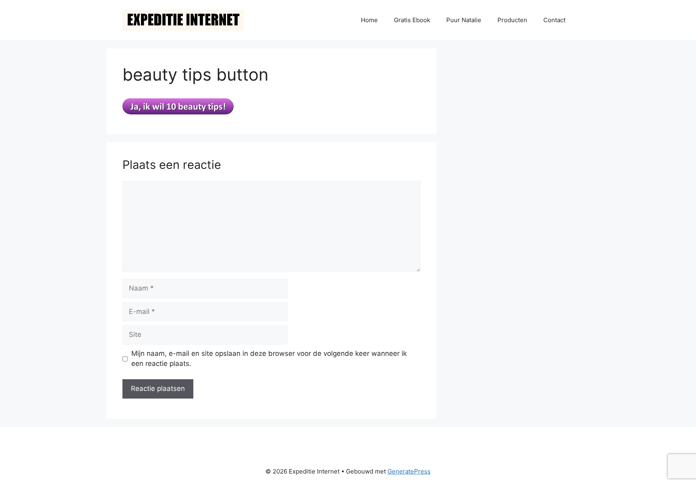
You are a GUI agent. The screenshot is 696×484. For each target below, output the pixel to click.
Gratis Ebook (412, 20)
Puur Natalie (463, 20)
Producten (512, 20)
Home (369, 20)
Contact (554, 20)
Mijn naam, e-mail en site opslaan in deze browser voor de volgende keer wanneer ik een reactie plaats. (269, 358)
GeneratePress (409, 471)
